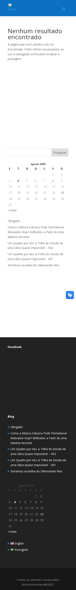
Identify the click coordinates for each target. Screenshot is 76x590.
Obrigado (14, 221)
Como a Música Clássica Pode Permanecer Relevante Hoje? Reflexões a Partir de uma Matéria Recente (36, 232)
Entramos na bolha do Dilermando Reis (33, 265)
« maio (12, 210)
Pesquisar (60, 152)
